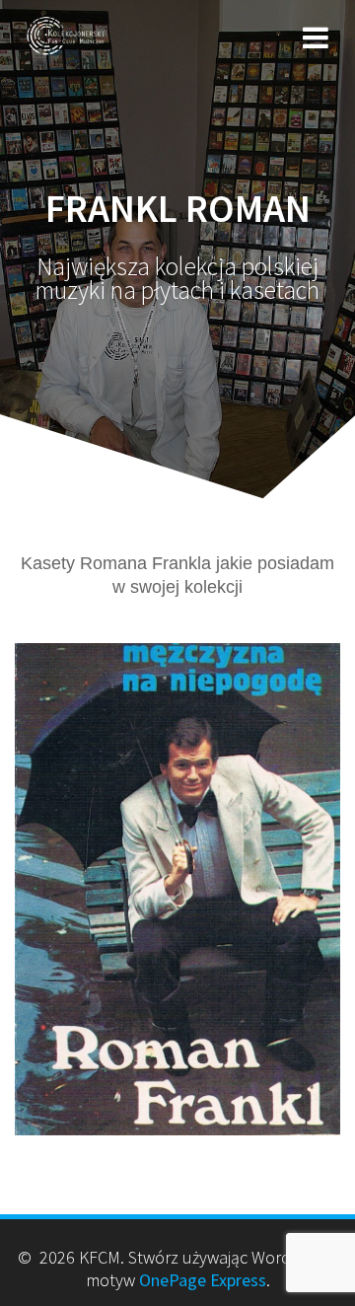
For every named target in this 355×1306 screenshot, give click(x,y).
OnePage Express (202, 1280)
